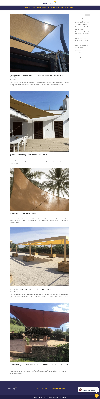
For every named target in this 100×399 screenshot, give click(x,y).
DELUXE (66, 7)
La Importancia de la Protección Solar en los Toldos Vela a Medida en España (36, 76)
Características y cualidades (81, 53)
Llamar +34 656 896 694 (41, 388)
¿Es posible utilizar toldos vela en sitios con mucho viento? (32, 289)
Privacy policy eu (62, 397)
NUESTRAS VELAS (42, 7)
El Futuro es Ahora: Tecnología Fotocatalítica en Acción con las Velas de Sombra (82, 33)
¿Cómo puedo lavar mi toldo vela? (23, 213)
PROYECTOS (51, 7)
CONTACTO (59, 7)
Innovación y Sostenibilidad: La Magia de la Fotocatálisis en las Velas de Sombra (82, 45)
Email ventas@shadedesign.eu (59, 388)
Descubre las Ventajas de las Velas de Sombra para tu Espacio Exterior (81, 28)
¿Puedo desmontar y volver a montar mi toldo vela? (30, 155)
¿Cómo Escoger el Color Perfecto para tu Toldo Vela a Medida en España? (39, 365)
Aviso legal (55, 397)
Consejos (15, 79)
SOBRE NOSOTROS (30, 7)
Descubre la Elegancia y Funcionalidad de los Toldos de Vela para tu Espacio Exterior (82, 22)
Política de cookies (38, 397)
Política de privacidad (47, 397)
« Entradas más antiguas (15, 379)
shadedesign (78, 57)
